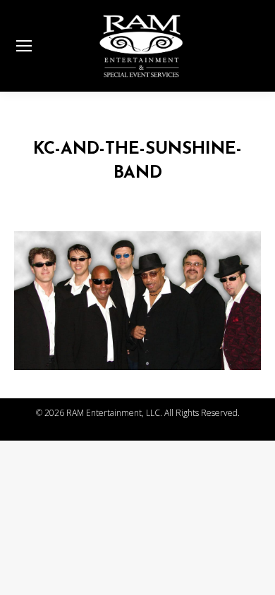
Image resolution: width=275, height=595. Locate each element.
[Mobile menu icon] (24, 46)
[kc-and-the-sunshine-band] (137, 301)
